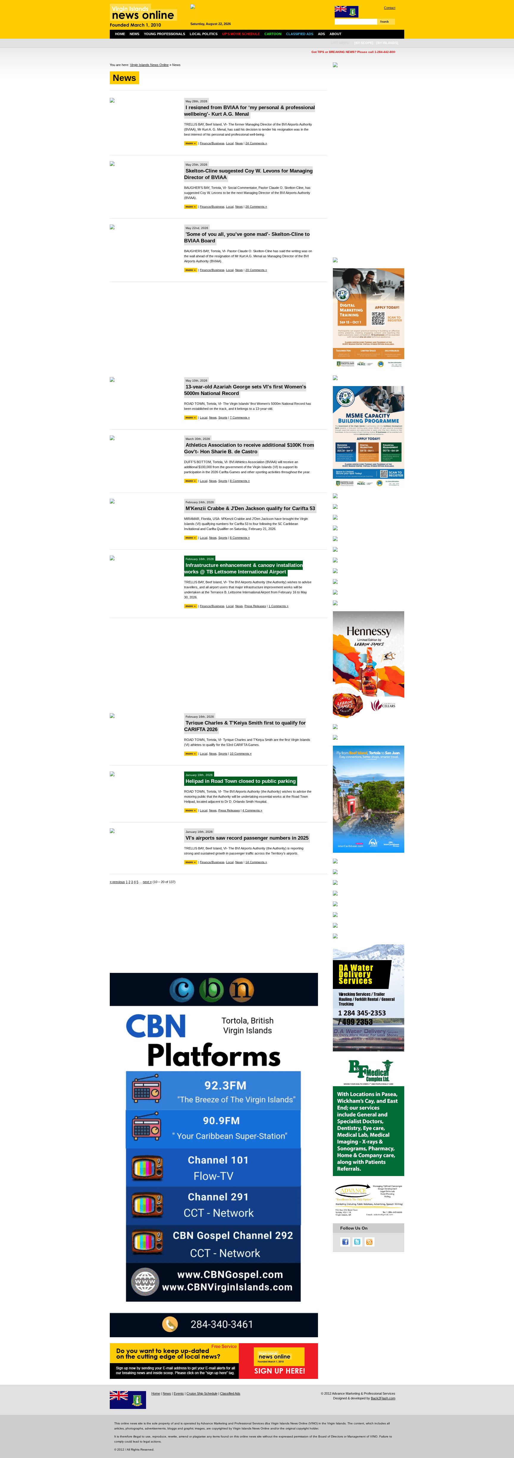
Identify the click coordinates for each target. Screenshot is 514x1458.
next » (147, 882)
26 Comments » (256, 206)
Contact (389, 8)
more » (191, 143)
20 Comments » (256, 270)
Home (120, 34)
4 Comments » (252, 810)
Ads (321, 34)
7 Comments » (240, 417)
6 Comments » (240, 537)
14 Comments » (256, 862)
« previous (117, 882)
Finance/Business (212, 143)
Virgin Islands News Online (149, 65)
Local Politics (203, 34)
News (134, 34)
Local (230, 143)
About (335, 34)
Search (384, 21)
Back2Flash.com (383, 1398)
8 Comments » (240, 480)
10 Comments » (241, 753)
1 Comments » (279, 606)
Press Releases (255, 606)
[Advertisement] (218, 329)
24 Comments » (256, 143)
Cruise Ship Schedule (202, 1393)
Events (179, 1393)
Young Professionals (164, 34)
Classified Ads (230, 1393)
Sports (222, 417)
